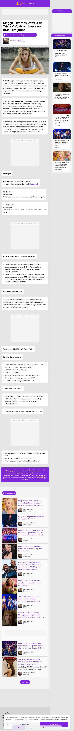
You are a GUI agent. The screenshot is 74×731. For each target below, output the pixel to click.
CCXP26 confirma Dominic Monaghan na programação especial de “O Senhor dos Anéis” (31, 614)
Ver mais (25, 682)
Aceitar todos (54, 724)
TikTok (11, 472)
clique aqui (40, 478)
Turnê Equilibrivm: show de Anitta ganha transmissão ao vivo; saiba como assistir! (30, 661)
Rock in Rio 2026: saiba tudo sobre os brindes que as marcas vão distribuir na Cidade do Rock (31, 645)
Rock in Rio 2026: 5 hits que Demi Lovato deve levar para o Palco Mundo (30, 548)
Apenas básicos (24, 724)
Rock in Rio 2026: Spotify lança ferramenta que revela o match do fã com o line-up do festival (31, 532)
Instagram (19, 472)
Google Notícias (34, 472)
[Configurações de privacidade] (8, 724)
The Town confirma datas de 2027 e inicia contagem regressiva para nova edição (30, 598)
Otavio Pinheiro (17, 40)
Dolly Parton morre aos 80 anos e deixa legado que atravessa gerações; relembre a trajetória (31, 503)
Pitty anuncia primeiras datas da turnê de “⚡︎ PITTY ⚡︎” (31, 518)
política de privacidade (61, 719)
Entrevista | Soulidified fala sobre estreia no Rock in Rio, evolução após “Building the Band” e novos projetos (30, 565)
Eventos (31, 3)
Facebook (6, 472)
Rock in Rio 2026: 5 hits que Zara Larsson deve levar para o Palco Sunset (30, 582)
